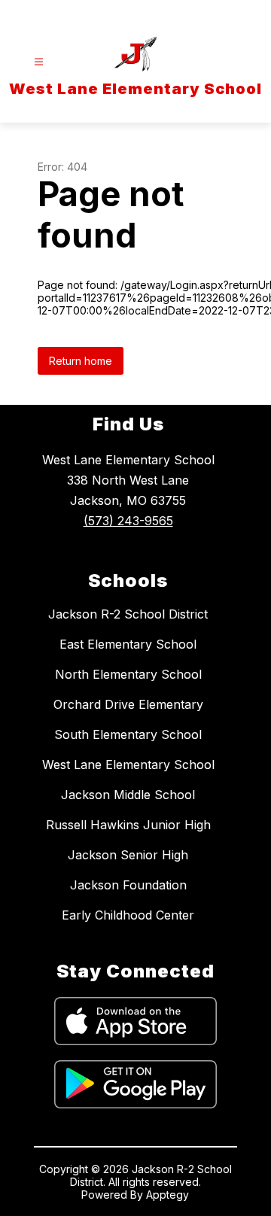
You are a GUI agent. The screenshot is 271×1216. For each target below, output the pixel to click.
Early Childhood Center (128, 915)
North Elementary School (128, 674)
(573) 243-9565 (128, 520)
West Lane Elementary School (128, 764)
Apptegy (167, 1194)
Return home (80, 360)
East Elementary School (127, 644)
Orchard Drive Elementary (128, 704)
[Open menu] (38, 62)
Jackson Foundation (128, 884)
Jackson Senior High (128, 854)
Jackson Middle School (128, 794)
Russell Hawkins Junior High (128, 824)
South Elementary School (128, 734)
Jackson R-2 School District (128, 614)
